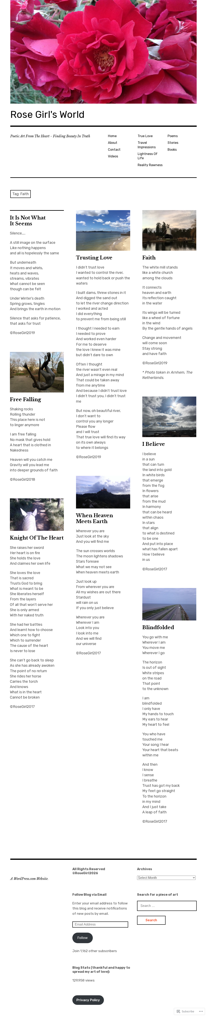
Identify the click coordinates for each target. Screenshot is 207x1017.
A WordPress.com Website (29, 879)
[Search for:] (167, 906)
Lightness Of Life (147, 156)
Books (172, 150)
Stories (173, 143)
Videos (113, 156)
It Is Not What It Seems (28, 221)
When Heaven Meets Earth (94, 518)
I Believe (154, 444)
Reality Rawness (150, 165)
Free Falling (25, 399)
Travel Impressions (147, 145)
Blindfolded (158, 627)
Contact (114, 150)
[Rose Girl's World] (103, 52)
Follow (82, 938)
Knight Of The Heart (37, 538)
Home (112, 136)
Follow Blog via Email (89, 895)
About (112, 143)
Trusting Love (94, 258)
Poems (173, 136)
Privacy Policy (88, 1000)
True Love (145, 136)
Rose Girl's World (47, 114)
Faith (149, 258)
